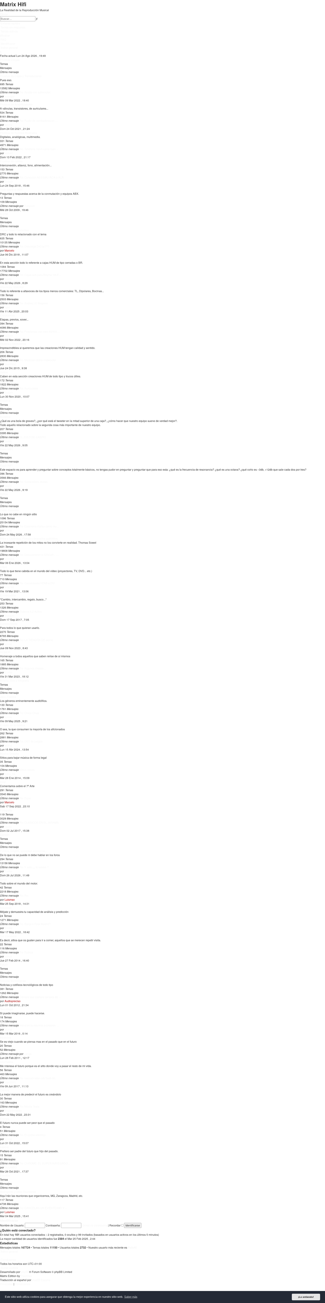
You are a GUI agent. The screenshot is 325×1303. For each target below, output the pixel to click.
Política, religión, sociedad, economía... (23, 851)
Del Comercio (8, 936)
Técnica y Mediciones (13, 344)
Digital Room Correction (14, 230)
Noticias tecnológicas (13, 981)
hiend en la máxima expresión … (39, 1025)
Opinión (4, 835)
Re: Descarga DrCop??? (34, 246)
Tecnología (6, 1009)
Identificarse (9, 1220)
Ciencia (4, 1090)
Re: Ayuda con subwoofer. (35, 92)
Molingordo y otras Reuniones (18, 1192)
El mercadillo (8, 595)
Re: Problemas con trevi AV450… (39, 332)
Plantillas (26, 1276)
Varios (4, 372)
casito (8, 279)
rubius (8, 956)
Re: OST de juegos (30, 741)
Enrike (8, 672)
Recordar (115, 1225)
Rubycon (29, 206)
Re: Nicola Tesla (29, 1106)
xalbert (9, 153)
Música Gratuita (9, 753)
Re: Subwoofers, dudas (33, 482)
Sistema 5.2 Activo (30, 611)
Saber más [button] (130, 1296)
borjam (9, 181)
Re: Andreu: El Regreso (33, 303)
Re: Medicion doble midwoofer (37, 360)
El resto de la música (12, 725)
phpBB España (41, 1280)
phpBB (25, 1272)
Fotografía (6, 810)
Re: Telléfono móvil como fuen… (38, 149)
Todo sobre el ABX (11, 190)
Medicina (5, 1037)
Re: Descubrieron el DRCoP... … (39, 555)
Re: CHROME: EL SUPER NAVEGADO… (44, 1163)
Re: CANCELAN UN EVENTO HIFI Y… (43, 1208)
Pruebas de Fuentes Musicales (18, 133)
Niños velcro (27, 770)
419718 (9, 587)
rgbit (7, 307)
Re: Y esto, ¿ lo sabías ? (34, 867)
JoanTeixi (10, 364)
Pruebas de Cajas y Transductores (20, 76)
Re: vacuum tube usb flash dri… (38, 1078)
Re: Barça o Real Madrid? (35, 924)
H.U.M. (4, 214)
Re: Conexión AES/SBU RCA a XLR (41, 177)
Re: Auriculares (28, 388)
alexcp (9, 125)
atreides (9, 559)
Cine (3, 782)
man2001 (10, 1082)
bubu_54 (10, 774)
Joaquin (9, 616)
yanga (27, 1054)
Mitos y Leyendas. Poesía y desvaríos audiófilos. (29, 538)
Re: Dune (25, 798)
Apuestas (5, 908)
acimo (8, 530)
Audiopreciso (12, 1001)
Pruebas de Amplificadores (16, 104)
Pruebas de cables (11, 161)
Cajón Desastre (9, 510)
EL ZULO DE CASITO (32, 437)
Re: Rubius (26, 952)
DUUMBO (11, 1167)
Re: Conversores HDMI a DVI (37, 583)
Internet (4, 1147)
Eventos (5, 1175)
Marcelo (9, 250)
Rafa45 (132, 1247)
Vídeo (3, 567)
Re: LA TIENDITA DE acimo (36, 640)
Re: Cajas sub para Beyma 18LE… (40, 275)
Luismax (10, 900)
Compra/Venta (8, 624)
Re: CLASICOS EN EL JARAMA (39, 822)
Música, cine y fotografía (14, 680)
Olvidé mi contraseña (94, 1225)
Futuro (4, 964)
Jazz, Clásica (8, 697)
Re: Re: (24, 895)
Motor (3, 879)
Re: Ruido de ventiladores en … (38, 121)
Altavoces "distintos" (12, 287)
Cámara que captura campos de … (40, 997)
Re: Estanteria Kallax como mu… (39, 526)
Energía (4, 1119)
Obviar (4, 14)
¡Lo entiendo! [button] (306, 1297)
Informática (6, 1062)
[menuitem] (12, 27)
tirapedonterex (13, 1110)
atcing (8, 745)
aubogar (10, 96)
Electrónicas (7, 315)
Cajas (3, 258)
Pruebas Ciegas (9, 60)
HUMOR (5, 652)
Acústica (5, 400)
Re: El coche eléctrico (32, 1135)
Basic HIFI (6, 449)
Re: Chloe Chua (29, 713)
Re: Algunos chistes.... (32, 668)
